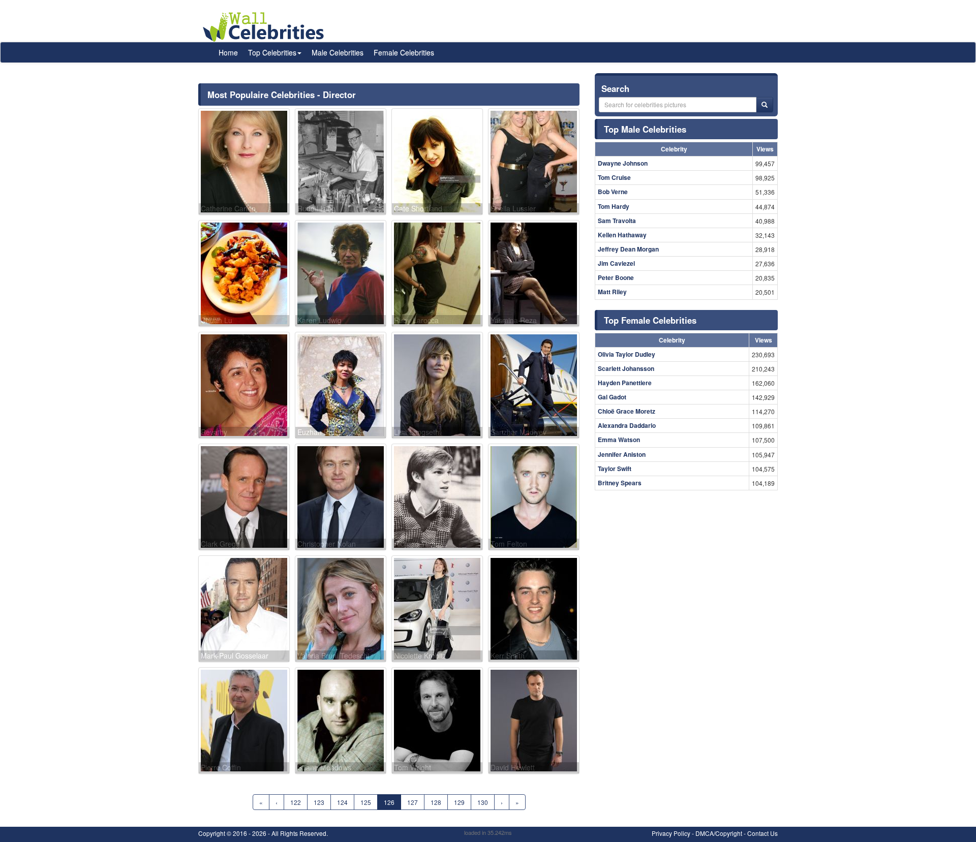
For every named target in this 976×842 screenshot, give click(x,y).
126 (389, 802)
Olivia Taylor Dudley (626, 354)
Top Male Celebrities (645, 129)
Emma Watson (619, 439)
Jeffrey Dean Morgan (628, 249)
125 (365, 802)
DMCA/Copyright (718, 833)
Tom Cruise (614, 177)
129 (459, 802)
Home (228, 52)
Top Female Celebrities (650, 320)
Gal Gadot (612, 396)
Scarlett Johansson (626, 368)
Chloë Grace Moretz (626, 411)
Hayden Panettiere (625, 382)
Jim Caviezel (616, 263)
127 (412, 802)
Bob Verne (613, 191)
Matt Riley (612, 291)
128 (436, 802)
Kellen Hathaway (622, 234)
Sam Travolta (617, 220)
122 (295, 802)
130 (482, 802)
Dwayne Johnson (623, 163)
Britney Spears (620, 482)
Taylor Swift (614, 468)
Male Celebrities (337, 52)
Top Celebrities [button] (272, 52)
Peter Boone (616, 277)
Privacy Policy (671, 833)
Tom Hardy (613, 206)
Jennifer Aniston (622, 454)
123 (319, 802)
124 (342, 802)
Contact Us (762, 833)
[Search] (764, 104)
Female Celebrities (404, 52)
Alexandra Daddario (627, 425)
